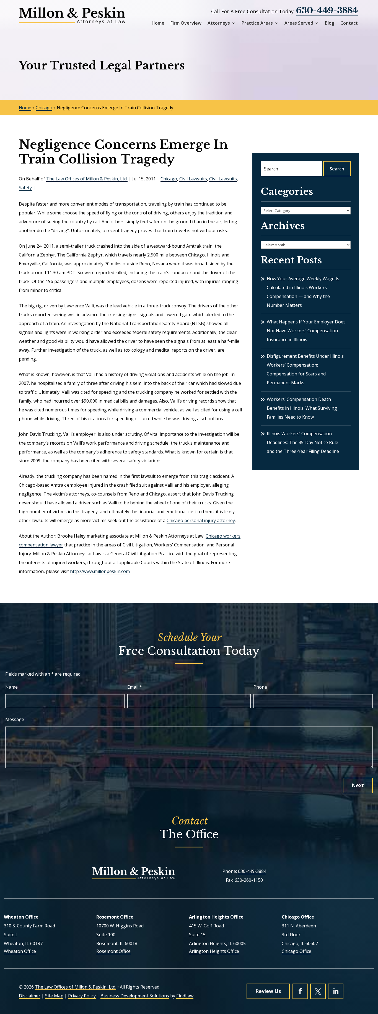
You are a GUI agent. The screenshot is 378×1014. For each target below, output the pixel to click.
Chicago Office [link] (296, 951)
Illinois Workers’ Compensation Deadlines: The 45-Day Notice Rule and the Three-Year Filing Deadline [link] (303, 442)
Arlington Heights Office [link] (214, 951)
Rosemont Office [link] (113, 951)
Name (11, 687)
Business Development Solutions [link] (134, 996)
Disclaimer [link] (29, 996)
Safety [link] (25, 188)
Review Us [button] (268, 991)
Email (134, 687)
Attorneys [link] (219, 23)
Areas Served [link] (298, 23)
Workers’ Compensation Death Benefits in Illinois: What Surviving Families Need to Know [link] (302, 408)
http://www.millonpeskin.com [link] (100, 571)
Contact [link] (349, 23)
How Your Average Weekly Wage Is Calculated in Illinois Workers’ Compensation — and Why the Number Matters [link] (303, 292)
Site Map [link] (54, 996)
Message (14, 719)
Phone (260, 687)
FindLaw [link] (184, 996)
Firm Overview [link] (185, 23)
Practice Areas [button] (257, 23)
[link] (72, 15)
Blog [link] (329, 23)
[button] (300, 991)
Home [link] (158, 23)
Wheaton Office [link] (20, 951)
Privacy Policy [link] (82, 996)
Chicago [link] (168, 179)
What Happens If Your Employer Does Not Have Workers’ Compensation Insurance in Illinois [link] (306, 331)
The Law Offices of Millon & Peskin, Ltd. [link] (87, 179)
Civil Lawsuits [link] (193, 179)
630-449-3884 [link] (327, 10)
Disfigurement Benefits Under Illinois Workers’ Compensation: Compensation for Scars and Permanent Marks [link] (305, 369)
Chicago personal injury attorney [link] (201, 520)
